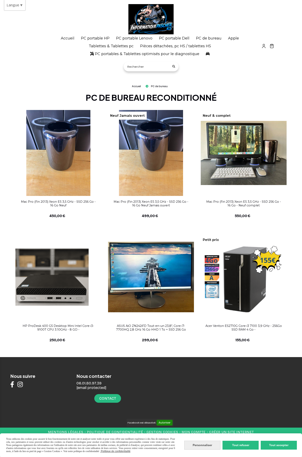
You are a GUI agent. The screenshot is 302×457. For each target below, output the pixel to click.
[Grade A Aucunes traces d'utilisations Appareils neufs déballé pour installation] (58, 153)
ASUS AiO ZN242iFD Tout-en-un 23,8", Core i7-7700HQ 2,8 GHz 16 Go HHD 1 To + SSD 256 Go (151, 327)
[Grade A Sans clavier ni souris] (151, 277)
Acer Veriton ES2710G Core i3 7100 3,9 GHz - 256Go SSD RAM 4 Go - (243, 327)
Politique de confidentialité (115, 432)
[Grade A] (58, 277)
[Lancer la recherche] (174, 66)
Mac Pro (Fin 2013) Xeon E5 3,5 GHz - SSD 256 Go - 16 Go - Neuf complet (243, 203)
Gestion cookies (162, 432)
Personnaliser (202, 445)
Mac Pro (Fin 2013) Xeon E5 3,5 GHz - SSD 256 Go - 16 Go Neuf (58, 203)
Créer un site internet (231, 432)
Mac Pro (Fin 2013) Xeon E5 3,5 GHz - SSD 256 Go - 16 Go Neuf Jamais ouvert (151, 203)
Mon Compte (194, 432)
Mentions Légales (65, 432)
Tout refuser (240, 445)
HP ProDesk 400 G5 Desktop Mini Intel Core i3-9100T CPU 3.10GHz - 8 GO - (58, 327)
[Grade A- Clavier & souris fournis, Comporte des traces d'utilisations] (243, 277)
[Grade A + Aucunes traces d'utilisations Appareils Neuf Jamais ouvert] (151, 153)
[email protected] (91, 387)
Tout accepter (278, 445)
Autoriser (165, 422)
